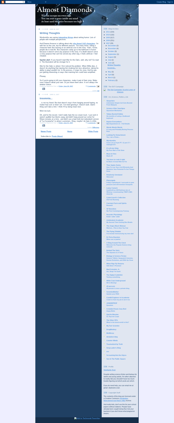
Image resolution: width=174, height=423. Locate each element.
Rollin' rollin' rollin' (113, 216)
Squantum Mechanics (114, 110)
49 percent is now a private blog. (118, 288)
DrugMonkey (111, 329)
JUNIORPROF (111, 303)
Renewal (109, 205)
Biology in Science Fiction (116, 256)
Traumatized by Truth (114, 344)
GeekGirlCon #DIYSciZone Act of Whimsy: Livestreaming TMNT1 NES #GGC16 (119, 192)
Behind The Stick (112, 250)
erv (107, 351)
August (111, 57)
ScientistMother (112, 292)
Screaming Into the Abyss (116, 355)
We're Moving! (111, 283)
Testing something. (113, 277)
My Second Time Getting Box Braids (119, 222)
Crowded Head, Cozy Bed (116, 309)
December (112, 45)
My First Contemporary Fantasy (117, 211)
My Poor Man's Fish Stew (115, 150)
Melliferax (110, 333)
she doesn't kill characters (84, 44)
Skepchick (110, 101)
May (110, 72)
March (110, 77)
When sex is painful (113, 239)
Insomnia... (46, 98)
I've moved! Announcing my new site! (120, 233)
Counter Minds (112, 340)
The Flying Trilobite (113, 231)
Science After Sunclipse (115, 108)
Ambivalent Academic (115, 220)
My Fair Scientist (112, 326)
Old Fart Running (112, 199)
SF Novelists (111, 209)
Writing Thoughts (50, 33)
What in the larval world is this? (117, 322)
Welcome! (110, 177)
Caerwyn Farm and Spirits (116, 203)
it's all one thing (112, 148)
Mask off (109, 156)
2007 (108, 43)
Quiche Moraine (112, 314)
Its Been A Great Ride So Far (116, 161)
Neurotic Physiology (114, 214)
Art (98, 90)
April (110, 74)
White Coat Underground (115, 281)
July (110, 60)
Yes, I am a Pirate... (113, 137)
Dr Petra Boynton (113, 237)
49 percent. (110, 286)
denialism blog (112, 337)
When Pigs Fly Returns (115, 264)
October (111, 51)
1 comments (92, 123)
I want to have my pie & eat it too (118, 299)
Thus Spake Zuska (113, 165)
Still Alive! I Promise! (113, 266)
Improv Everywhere (114, 122)
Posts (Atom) (57, 136)
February (111, 80)
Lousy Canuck (112, 188)
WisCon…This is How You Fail (117, 228)
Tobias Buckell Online (114, 114)
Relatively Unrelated (114, 175)
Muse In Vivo (111, 154)
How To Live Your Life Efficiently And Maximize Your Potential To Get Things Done (120, 169)
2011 (108, 32)
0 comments (92, 86)
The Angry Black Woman (116, 226)
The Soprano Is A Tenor (114, 252)
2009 (108, 37)
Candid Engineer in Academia (117, 297)
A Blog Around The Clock (116, 243)
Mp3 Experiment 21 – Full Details (118, 124)
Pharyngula (110, 180)
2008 (108, 40)
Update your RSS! (112, 294)
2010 (108, 35)
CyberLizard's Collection (115, 197)
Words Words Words (114, 127)
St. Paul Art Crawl (112, 316)
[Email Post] (97, 86)
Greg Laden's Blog (113, 348)
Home (69, 131)
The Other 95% (112, 320)
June (110, 63)
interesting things (65, 37)
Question (109, 305)
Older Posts (93, 131)
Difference (95, 127)
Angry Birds (110, 311)
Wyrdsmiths (111, 140)
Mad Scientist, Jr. (113, 269)
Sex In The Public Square (116, 359)
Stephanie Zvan (110, 370)
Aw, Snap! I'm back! (113, 271)
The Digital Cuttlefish (114, 275)
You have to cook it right (115, 159)
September (112, 54)
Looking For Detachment (115, 135)
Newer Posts (46, 131)
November (112, 48)
